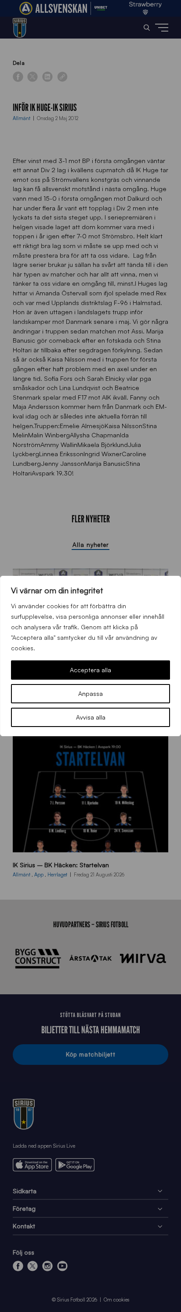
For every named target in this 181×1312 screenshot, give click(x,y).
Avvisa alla (90, 717)
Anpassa (90, 693)
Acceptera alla (90, 670)
